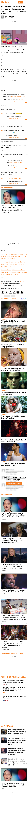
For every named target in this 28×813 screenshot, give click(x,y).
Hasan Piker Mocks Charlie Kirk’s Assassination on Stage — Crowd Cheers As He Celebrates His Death (14, 617)
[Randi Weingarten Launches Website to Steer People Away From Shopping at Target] (14, 529)
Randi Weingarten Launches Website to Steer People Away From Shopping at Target (12, 540)
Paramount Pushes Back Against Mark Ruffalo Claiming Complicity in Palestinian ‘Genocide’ (13, 592)
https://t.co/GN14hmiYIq (15, 162)
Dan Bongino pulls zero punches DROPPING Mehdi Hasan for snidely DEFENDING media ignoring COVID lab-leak (14, 256)
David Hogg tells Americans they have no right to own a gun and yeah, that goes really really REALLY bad (13, 264)
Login (20, 2)
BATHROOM (6, 296)
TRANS (12, 296)
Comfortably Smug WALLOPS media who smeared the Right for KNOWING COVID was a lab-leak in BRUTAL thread (14, 272)
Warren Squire (5, 649)
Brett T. (4, 215)
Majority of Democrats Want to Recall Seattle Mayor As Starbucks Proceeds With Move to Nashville (13, 515)
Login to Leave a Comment (14, 483)
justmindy (4, 570)
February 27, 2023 (14, 118)
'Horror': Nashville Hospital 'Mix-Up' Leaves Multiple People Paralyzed (13, 681)
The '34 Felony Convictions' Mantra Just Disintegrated (15, 697)
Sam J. (6, 16)
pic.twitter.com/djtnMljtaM (18, 96)
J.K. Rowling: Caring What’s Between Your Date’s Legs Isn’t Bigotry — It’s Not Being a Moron (13, 566)
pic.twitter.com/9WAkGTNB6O (14, 178)
